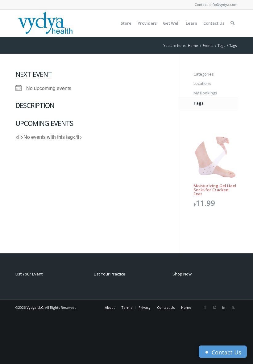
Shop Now (182, 274)
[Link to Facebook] (205, 307)
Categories (203, 74)
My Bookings (205, 93)
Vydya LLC (35, 307)
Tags (198, 103)
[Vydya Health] (45, 23)
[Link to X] (233, 307)
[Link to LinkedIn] (223, 307)
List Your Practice (109, 274)
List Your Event (29, 274)
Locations (202, 83)
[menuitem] (126, 23)
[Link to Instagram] (214, 307)
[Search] (232, 23)
